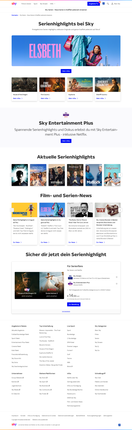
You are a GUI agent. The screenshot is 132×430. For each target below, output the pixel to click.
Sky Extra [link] (15, 362)
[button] (92, 277)
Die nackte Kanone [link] (45, 357)
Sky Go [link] (97, 350)
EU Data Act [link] (16, 394)
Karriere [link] (14, 382)
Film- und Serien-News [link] (74, 402)
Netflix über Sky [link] (72, 378)
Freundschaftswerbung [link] (20, 354)
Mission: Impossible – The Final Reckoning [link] (49, 331)
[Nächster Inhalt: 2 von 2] (120, 210)
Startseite (15, 15)
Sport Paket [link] (16, 338)
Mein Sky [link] (98, 330)
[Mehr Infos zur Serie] (66, 50)
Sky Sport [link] (42, 382)
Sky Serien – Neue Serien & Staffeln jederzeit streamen (36, 15)
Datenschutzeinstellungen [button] (66, 416)
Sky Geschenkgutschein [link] (20, 366)
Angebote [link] (92, 4)
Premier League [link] (72, 346)
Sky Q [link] (97, 346)
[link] (14, 4)
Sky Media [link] (15, 390)
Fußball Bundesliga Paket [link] (20, 334)
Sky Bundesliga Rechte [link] (74, 390)
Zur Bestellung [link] (74, 304)
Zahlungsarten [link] (107, 416)
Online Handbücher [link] (101, 390)
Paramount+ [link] (71, 394)
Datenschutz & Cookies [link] (49, 416)
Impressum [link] (15, 416)
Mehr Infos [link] (66, 71)
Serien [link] (97, 338)
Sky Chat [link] (98, 378)
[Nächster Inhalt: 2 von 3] (120, 175)
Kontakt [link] (23, 416)
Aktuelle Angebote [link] (18, 330)
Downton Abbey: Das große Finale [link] (51, 365)
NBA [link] (68, 362)
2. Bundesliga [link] (71, 338)
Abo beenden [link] (99, 386)
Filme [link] (97, 334)
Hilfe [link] (51, 4)
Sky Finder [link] (42, 394)
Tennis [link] (69, 358)
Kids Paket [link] (15, 350)
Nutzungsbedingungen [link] (94, 416)
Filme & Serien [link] (26, 4)
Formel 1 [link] (70, 350)
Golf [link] (68, 354)
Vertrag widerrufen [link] (73, 382)
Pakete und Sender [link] (101, 382)
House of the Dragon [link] (46, 349)
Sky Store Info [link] (16, 358)
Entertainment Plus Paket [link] (20, 342)
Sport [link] (35, 4)
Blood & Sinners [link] (44, 345)
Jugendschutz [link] (16, 386)
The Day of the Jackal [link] (46, 361)
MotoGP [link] (70, 366)
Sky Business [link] (43, 386)
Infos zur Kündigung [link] (74, 386)
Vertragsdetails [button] (66, 311)
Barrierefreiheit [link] (80, 416)
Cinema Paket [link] (16, 346)
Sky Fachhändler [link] (100, 394)
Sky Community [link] (44, 390)
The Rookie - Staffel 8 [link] (46, 341)
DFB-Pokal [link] (70, 342)
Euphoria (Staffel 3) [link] (46, 353)
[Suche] (108, 3)
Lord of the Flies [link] (45, 337)
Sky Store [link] (42, 378)
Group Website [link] (17, 378)
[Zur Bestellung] (39, 285)
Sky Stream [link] (44, 4)
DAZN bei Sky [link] (71, 398)
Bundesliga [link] (71, 334)
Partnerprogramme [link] (73, 406)
